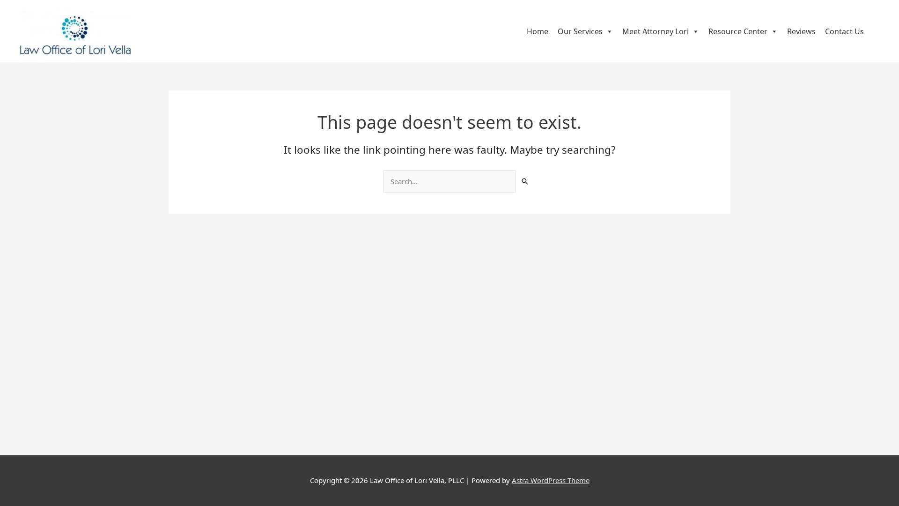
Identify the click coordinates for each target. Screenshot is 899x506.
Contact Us (844, 31)
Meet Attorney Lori (655, 31)
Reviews (801, 31)
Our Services (580, 31)
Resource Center (737, 31)
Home (537, 31)
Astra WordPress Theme (551, 480)
